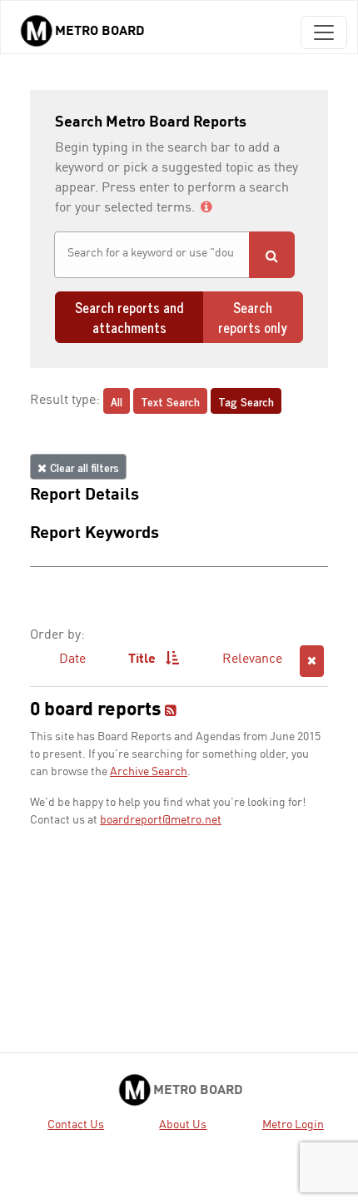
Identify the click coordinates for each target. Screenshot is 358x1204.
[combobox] (152, 254)
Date (72, 659)
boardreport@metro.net (160, 820)
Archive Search (148, 772)
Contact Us (75, 1125)
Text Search (170, 400)
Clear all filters (83, 466)
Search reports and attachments (129, 317)
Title (143, 659)
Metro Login (293, 1125)
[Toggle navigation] (324, 32)
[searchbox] (151, 253)
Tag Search (246, 400)
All (116, 400)
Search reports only (252, 317)
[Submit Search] (272, 254)
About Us (182, 1125)
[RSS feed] (171, 712)
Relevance (252, 659)
